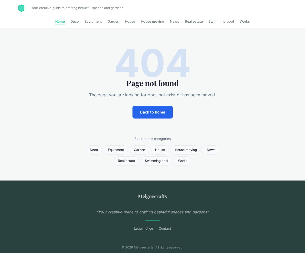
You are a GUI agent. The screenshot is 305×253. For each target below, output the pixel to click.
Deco (75, 21)
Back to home (152, 112)
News (174, 21)
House (130, 21)
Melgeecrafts (152, 196)
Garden (113, 21)
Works (245, 21)
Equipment (93, 21)
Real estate (194, 21)
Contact (165, 228)
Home (60, 21)
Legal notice (143, 228)
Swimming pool (221, 21)
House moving (152, 21)
